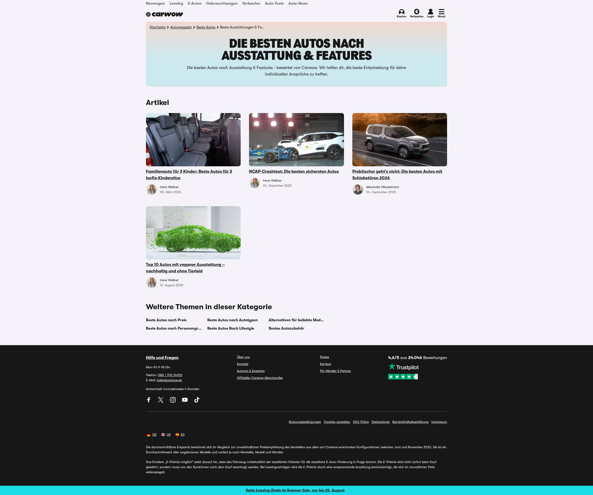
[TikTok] (197, 401)
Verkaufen (251, 3)
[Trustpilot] (417, 371)
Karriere (325, 364)
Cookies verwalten (337, 422)
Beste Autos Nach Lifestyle (230, 328)
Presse (324, 357)
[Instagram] (173, 401)
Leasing (176, 3)
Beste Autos (205, 27)
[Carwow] (164, 14)
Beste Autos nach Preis (166, 320)
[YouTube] (185, 401)
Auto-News (298, 3)
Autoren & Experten (251, 371)
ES (183, 434)
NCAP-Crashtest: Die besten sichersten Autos (294, 171)
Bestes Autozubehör (286, 328)
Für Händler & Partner (335, 371)
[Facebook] (149, 401)
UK (169, 434)
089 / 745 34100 (170, 375)
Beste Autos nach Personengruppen (174, 328)
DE (154, 434)
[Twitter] (161, 401)
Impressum (439, 422)
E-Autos (195, 3)
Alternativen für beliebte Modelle (297, 320)
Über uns (243, 357)
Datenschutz (381, 422)
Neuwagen (155, 3)
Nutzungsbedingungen (305, 422)
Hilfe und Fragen (162, 357)
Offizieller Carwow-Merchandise (260, 378)
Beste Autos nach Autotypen (232, 320)
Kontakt (242, 364)
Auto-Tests (274, 3)
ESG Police (361, 422)
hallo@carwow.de (169, 380)
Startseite (158, 27)
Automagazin (181, 27)
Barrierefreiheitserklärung (410, 422)
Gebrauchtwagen (222, 3)
